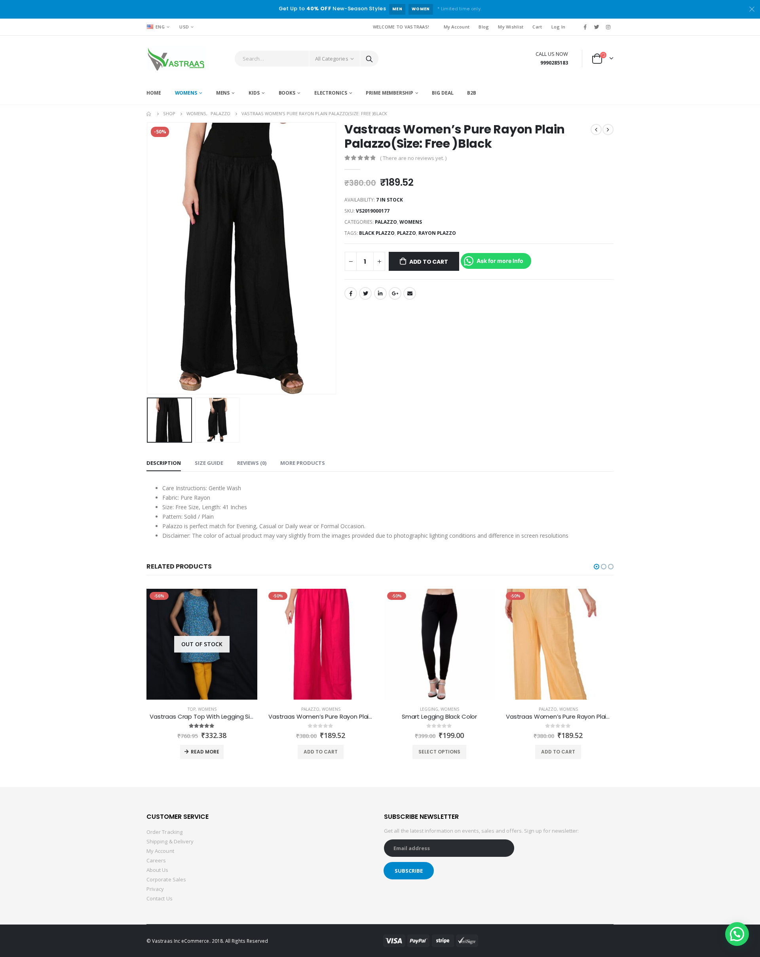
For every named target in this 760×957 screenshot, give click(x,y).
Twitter (365, 293)
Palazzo (386, 222)
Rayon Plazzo (437, 233)
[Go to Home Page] (149, 113)
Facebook (350, 293)
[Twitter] (597, 27)
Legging (429, 709)
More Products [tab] (302, 462)
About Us (157, 869)
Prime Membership (389, 92)
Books (287, 92)
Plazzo (406, 233)
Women (421, 9)
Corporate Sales (166, 879)
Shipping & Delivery (170, 841)
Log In (558, 27)
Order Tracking (164, 831)
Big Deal (442, 92)
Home (153, 92)
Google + (395, 293)
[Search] (369, 59)
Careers (156, 860)
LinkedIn (380, 293)
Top (192, 709)
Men (397, 9)
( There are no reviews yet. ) (413, 158)
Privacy (155, 888)
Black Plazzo (377, 233)
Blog (484, 27)
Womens (186, 92)
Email (409, 293)
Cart (537, 27)
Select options (439, 751)
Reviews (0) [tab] (251, 462)
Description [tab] (163, 462)
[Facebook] (585, 27)
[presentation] (148, 258)
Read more (205, 751)
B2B (471, 92)
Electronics (330, 92)
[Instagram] (608, 27)
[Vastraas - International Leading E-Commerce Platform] (176, 58)
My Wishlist (510, 27)
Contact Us (159, 898)
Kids (254, 92)
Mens (223, 92)
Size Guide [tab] (209, 462)
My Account (457, 27)
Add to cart (428, 262)
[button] (596, 566)
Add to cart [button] (321, 751)
